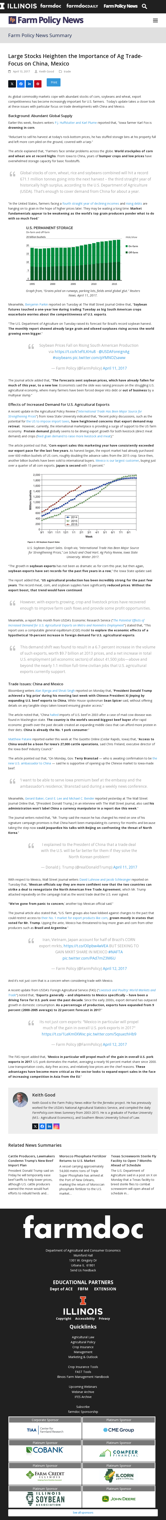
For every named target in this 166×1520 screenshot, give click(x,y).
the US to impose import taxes (47, 421)
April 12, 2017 (115, 968)
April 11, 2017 (115, 368)
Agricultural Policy (83, 1342)
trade (67, 71)
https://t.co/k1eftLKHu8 (75, 351)
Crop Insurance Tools (83, 1367)
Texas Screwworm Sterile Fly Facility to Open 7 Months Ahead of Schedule (133, 1160)
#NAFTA (115, 951)
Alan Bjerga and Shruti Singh (55, 691)
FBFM (83, 1288)
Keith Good (43, 1095)
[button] (155, 20)
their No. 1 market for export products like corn (75, 918)
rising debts (134, 203)
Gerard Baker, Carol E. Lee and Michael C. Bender (59, 798)
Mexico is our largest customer (117, 460)
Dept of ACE (62, 1288)
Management (83, 1352)
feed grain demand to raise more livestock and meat (74, 436)
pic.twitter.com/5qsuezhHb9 (111, 1034)
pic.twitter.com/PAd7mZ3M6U (89, 958)
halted (54, 715)
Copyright (63, 1318)
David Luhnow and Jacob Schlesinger (105, 879)
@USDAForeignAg (114, 351)
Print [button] (53, 82)
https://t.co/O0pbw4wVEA (86, 945)
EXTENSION (105, 1288)
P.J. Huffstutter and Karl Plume (76, 123)
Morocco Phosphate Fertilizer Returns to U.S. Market (82, 1158)
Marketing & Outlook (83, 1357)
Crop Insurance (83, 1347)
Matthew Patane (20, 739)
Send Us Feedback (83, 1270)
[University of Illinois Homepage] (83, 1313)
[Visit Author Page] (20, 1099)
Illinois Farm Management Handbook (83, 1377)
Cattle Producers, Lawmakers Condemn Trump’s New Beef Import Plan (31, 1160)
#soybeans (62, 357)
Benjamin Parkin (36, 304)
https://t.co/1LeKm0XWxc (64, 1034)
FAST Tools (83, 1372)
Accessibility (85, 1318)
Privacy (104, 1318)
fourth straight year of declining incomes (90, 203)
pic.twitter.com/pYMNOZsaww (99, 357)
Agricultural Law (83, 1337)
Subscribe (83, 1407)
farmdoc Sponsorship (83, 1412)
